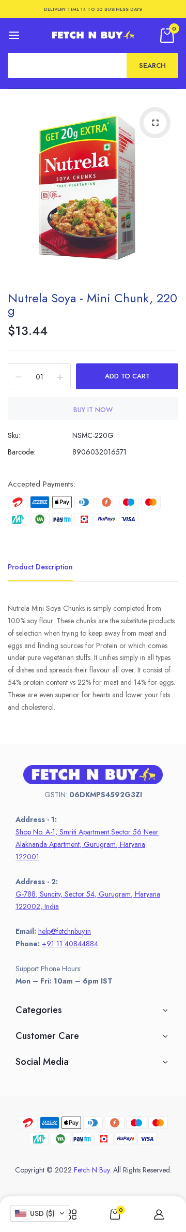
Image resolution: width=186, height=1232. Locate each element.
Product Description (40, 567)
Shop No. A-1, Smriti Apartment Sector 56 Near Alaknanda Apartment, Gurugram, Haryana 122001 (87, 844)
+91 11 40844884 (70, 943)
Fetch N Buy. (92, 1170)
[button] (39, 1213)
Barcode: (21, 452)
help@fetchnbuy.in (64, 931)
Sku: (14, 435)
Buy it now (93, 410)
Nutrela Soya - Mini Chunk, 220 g (92, 304)
